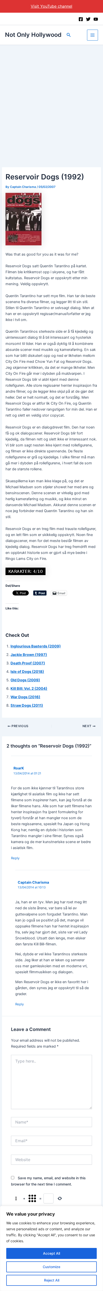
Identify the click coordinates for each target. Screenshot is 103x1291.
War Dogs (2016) (25, 697)
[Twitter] (88, 19)
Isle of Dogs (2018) (27, 671)
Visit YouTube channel (51, 6)
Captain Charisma (33, 882)
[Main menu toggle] (92, 35)
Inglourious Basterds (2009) (35, 646)
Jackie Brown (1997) (28, 654)
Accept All (51, 1253)
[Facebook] (80, 19)
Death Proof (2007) (27, 663)
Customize (51, 1267)
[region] (51, 1248)
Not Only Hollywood (33, 34)
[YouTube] (96, 19)
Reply (15, 858)
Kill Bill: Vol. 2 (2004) (28, 688)
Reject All (51, 1280)
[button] (68, 35)
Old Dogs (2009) (25, 680)
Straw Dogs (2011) (26, 705)
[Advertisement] (51, 99)
